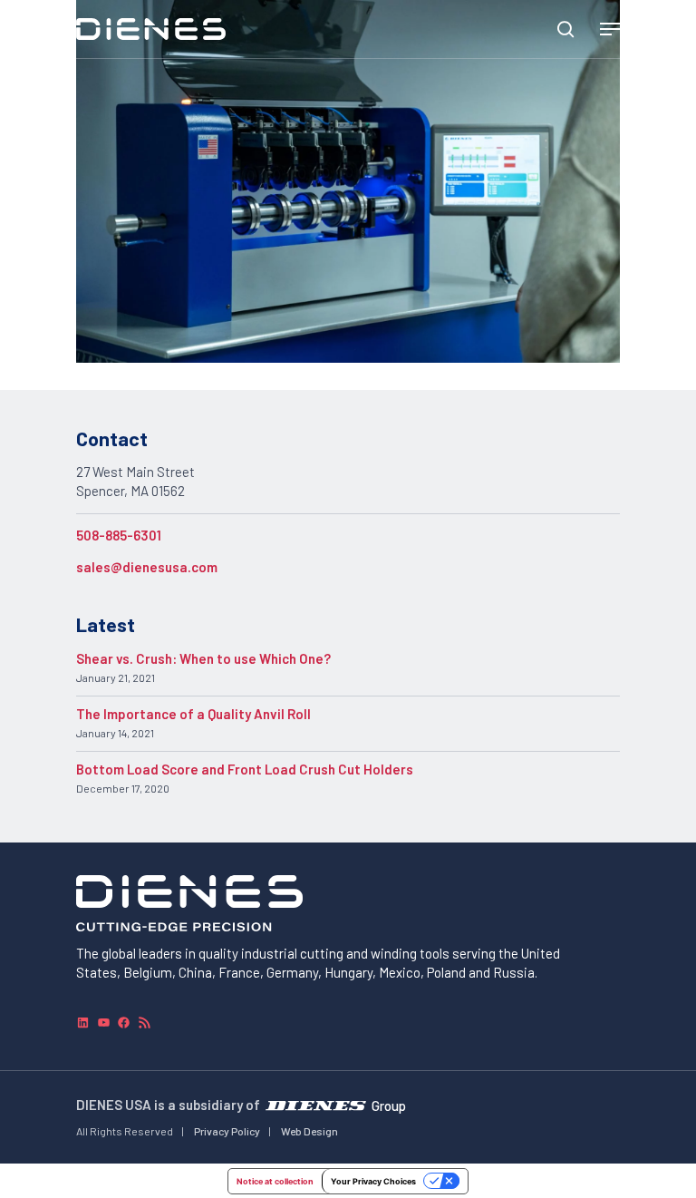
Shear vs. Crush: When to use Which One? (203, 658)
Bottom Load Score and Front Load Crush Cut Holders (244, 769)
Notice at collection (275, 1181)
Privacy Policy (227, 1131)
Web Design (309, 1131)
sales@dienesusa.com (147, 567)
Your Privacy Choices (373, 1181)
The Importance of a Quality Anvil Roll (193, 714)
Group (389, 1104)
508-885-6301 (118, 535)
